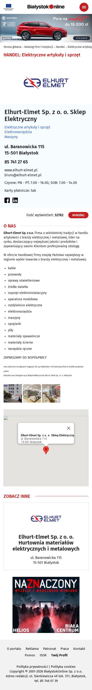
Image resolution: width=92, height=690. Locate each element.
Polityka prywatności (32, 667)
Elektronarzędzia (18, 132)
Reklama (32, 649)
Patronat (49, 649)
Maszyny (11, 137)
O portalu (14, 649)
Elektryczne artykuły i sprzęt (27, 127)
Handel (60, 46)
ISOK (43, 655)
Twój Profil (59, 655)
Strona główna (12, 46)
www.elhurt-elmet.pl (21, 170)
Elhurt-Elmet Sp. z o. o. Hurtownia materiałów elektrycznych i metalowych (46, 543)
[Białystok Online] (46, 6)
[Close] (68, 428)
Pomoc (30, 655)
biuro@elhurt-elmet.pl (23, 175)
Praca (65, 649)
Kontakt (79, 649)
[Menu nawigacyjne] (83, 7)
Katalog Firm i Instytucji (38, 46)
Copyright (17, 671)
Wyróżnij (78, 215)
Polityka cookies (63, 667)
